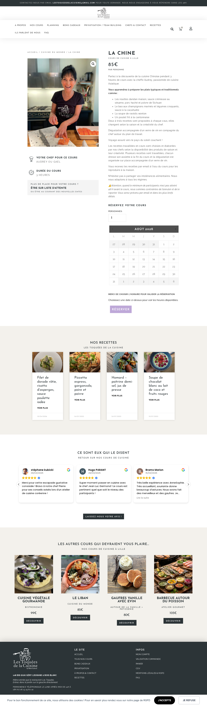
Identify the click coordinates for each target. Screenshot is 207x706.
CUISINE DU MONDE (53, 52)
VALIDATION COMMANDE (148, 659)
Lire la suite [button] (143, 497)
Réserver (121, 309)
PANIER (139, 664)
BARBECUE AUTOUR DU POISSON (173, 600)
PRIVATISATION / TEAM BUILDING (102, 25)
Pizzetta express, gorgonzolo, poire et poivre (83, 386)
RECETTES (155, 25)
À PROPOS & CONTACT (85, 673)
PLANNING (53, 25)
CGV (138, 668)
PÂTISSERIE (127, 609)
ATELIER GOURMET (173, 607)
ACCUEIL (78, 654)
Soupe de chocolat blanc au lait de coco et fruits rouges (158, 386)
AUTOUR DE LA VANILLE (125, 607)
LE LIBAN (80, 598)
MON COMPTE (143, 654)
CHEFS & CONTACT (135, 25)
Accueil (32, 52)
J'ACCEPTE (164, 700)
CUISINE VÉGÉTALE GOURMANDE (34, 600)
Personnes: (115, 211)
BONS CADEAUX (71, 25)
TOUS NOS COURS (83, 659)
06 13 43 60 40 (27, 690)
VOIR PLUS (42, 408)
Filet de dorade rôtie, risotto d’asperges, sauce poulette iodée (47, 390)
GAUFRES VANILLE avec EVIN (126, 600)
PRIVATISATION (81, 668)
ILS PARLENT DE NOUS (27, 33)
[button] (172, 29)
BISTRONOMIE (34, 607)
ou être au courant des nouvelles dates (56, 192)
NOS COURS (36, 25)
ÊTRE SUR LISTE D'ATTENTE (48, 188)
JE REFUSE (189, 700)
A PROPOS (20, 25)
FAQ (46, 33)
